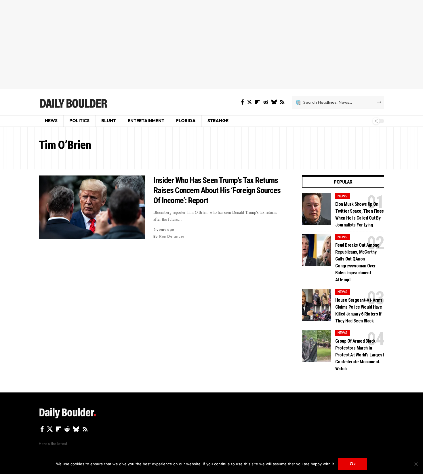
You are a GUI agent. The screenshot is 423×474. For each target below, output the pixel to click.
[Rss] (282, 102)
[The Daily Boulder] (73, 102)
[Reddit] (266, 102)
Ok (353, 464)
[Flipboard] (258, 102)
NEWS (342, 196)
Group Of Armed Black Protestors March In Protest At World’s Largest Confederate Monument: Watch (359, 354)
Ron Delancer (171, 236)
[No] (416, 464)
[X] (249, 102)
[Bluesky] (274, 102)
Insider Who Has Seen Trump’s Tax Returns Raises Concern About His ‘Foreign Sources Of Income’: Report (217, 190)
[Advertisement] (211, 44)
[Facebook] (242, 102)
